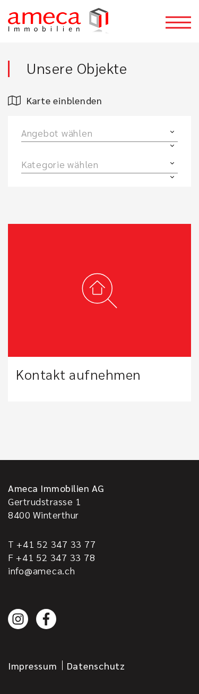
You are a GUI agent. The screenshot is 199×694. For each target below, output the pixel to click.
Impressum (32, 665)
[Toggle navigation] (178, 22)
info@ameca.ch (41, 570)
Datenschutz (96, 665)
